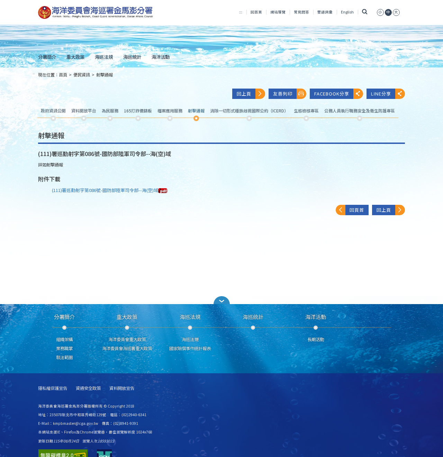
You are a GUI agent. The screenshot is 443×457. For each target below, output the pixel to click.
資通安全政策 (88, 388)
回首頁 (256, 12)
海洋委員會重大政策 (127, 339)
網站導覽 (278, 12)
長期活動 (315, 339)
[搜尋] (364, 12)
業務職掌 (64, 348)
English (347, 12)
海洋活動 (161, 56)
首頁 (63, 75)
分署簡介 (47, 56)
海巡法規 (104, 56)
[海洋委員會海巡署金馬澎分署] (95, 12)
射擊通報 (104, 75)
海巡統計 (132, 56)
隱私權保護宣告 (52, 388)
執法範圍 (64, 357)
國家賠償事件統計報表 (190, 348)
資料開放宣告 (121, 388)
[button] (221, 300)
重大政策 (75, 56)
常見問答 (301, 12)
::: (240, 12)
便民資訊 (81, 75)
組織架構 (64, 339)
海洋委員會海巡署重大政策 (127, 348)
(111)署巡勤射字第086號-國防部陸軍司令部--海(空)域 (105, 190)
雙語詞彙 (325, 12)
